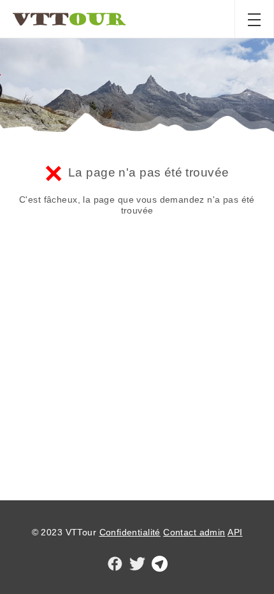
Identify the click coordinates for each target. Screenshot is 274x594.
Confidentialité (130, 532)
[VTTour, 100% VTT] (69, 19)
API (234, 532)
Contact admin (194, 532)
